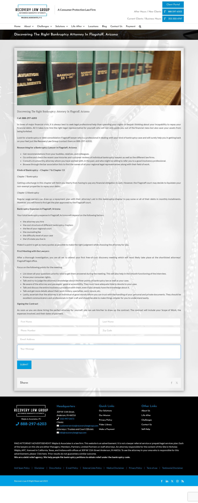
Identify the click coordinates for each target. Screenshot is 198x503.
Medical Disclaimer (115, 468)
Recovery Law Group (48, 141)
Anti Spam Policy (22, 468)
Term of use (152, 468)
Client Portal (173, 4)
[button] (140, 26)
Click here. (42, 453)
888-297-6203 (174, 12)
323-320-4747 (175, 19)
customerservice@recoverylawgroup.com (79, 425)
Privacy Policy (135, 468)
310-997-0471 (67, 418)
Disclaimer (39, 468)
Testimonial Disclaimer (172, 468)
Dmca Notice (55, 468)
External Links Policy (92, 468)
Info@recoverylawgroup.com (72, 432)
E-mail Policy (72, 468)
